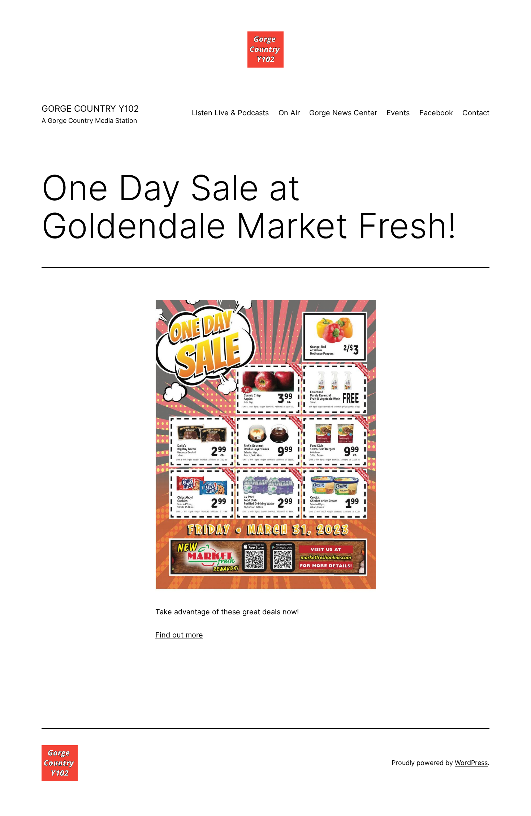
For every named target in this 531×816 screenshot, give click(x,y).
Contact (475, 112)
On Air (289, 112)
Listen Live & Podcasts (230, 112)
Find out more (179, 635)
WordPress (471, 762)
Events (398, 112)
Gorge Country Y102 (90, 108)
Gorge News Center (343, 112)
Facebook (436, 112)
